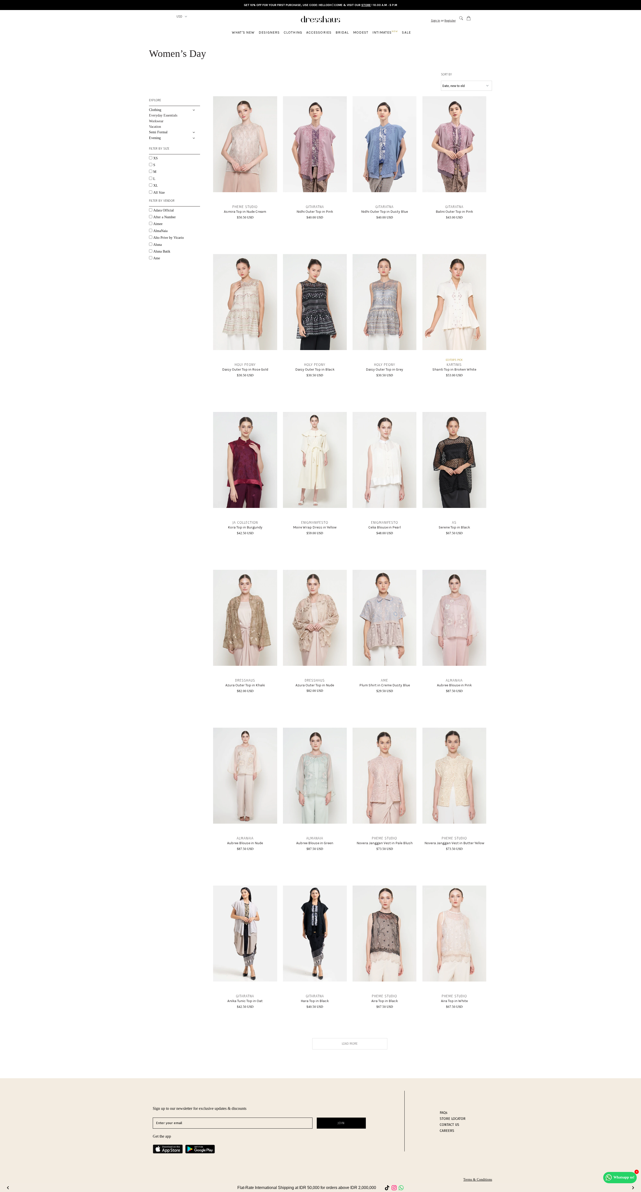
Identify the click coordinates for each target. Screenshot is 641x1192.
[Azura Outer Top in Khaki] (245, 618)
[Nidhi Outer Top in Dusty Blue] (384, 144)
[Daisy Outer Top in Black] (315, 302)
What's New (243, 32)
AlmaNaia (454, 680)
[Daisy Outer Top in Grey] (384, 302)
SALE (406, 32)
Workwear (156, 121)
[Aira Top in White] (454, 934)
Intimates (385, 32)
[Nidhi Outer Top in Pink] (315, 144)
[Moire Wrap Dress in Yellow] (315, 460)
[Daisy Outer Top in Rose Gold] (245, 302)
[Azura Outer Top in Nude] (315, 618)
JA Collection (245, 522)
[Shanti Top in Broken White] (454, 302)
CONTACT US (449, 1125)
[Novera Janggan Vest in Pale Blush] (384, 776)
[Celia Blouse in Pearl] (384, 460)
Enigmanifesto (314, 522)
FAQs (443, 1113)
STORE (366, 5)
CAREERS (447, 1131)
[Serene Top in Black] (454, 460)
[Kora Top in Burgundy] (245, 460)
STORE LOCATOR (452, 1119)
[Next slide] (633, 1187)
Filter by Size (159, 148)
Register (450, 20)
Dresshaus (245, 680)
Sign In (435, 20)
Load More (350, 1043)
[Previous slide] (8, 1187)
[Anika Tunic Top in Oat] (245, 934)
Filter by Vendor (162, 200)
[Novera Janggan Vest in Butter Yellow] (454, 776)
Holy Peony (245, 365)
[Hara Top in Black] (315, 934)
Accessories (319, 32)
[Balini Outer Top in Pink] (454, 144)
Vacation (155, 127)
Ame (384, 680)
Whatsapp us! (623, 1177)
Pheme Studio (245, 207)
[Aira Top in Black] (384, 934)
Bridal (342, 32)
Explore (155, 100)
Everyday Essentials (163, 115)
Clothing (293, 32)
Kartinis (454, 365)
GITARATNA (315, 207)
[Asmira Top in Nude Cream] (245, 144)
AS (454, 522)
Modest (361, 32)
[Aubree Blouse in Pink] (454, 618)
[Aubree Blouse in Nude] (245, 776)
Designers (269, 32)
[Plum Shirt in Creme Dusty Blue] (384, 618)
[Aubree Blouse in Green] (315, 776)
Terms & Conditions (477, 1179)
